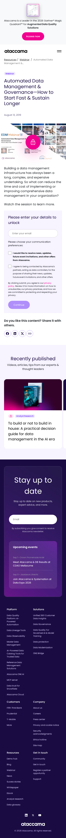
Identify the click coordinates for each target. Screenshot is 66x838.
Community (39, 758)
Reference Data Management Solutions (14, 665)
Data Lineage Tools (16, 630)
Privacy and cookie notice (46, 725)
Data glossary (13, 804)
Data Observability (16, 636)
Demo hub (12, 758)
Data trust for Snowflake (13, 687)
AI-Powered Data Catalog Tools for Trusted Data (15, 653)
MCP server (12, 679)
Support (37, 779)
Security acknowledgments (42, 732)
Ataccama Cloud (15, 694)
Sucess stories (14, 781)
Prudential (12, 713)
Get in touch (39, 764)
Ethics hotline (39, 739)
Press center (39, 719)
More (9, 725)
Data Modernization (43, 647)
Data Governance (42, 624)
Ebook (10, 793)
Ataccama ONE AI (15, 674)
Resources (10, 59)
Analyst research (15, 798)
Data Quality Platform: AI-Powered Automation (13, 620)
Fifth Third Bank (14, 707)
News (9, 775)
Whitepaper (12, 787)
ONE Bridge (38, 653)
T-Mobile (11, 719)
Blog (9, 764)
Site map (37, 745)
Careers (37, 713)
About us (37, 707)
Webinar (24, 59)
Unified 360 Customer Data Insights (44, 617)
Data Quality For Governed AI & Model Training (43, 632)
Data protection (41, 641)
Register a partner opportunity (42, 772)
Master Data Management (13, 643)
